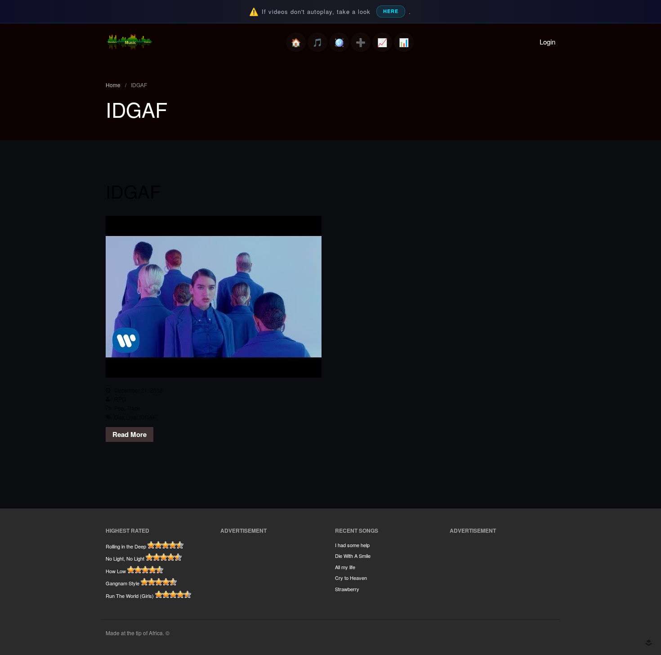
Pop (119, 408)
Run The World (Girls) (130, 595)
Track (133, 408)
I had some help (352, 544)
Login (547, 41)
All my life (345, 566)
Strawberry (347, 589)
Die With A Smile (353, 555)
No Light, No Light (125, 558)
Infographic (404, 42)
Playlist (317, 42)
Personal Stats (382, 42)
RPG (120, 399)
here (390, 11)
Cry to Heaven (351, 577)
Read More (129, 434)
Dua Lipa (125, 417)
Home (296, 42)
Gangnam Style (122, 583)
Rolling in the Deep (126, 546)
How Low (116, 571)
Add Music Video (361, 42)
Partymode (339, 42)
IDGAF (133, 191)
